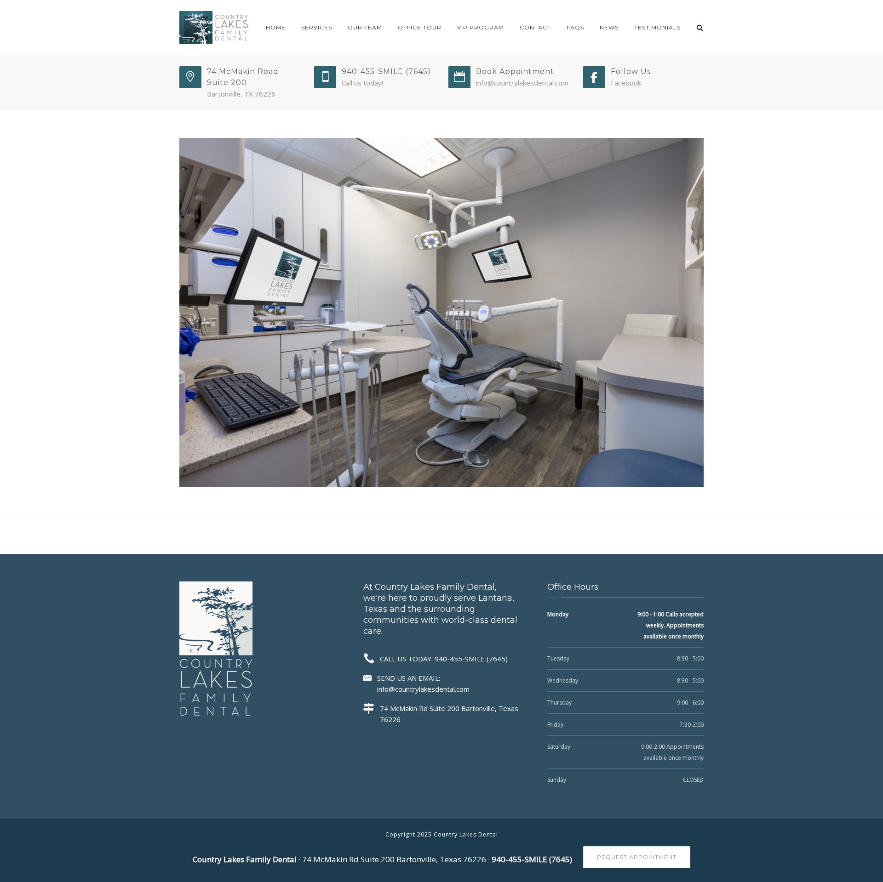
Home (276, 27)
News (609, 27)
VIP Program (480, 27)
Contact (535, 27)
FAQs (575, 27)
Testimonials (657, 27)
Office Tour (420, 27)
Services (316, 27)
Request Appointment (637, 857)
